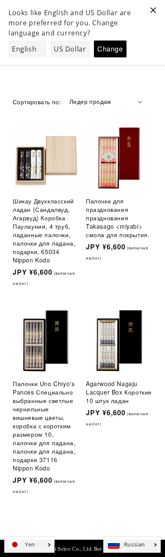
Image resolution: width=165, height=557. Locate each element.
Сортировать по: (37, 101)
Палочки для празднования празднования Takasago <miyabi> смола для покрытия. (117, 218)
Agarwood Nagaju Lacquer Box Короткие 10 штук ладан (119, 392)
